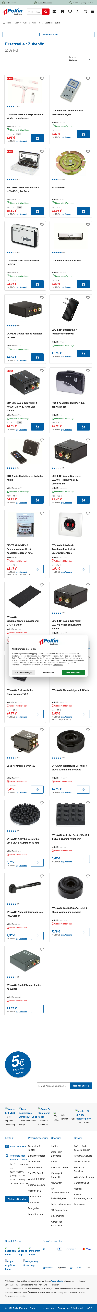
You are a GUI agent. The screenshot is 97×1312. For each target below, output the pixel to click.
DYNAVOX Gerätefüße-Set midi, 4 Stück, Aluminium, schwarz (69, 767)
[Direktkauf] (62, 12)
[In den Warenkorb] (37, 138)
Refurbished (34, 1202)
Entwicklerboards (36, 1155)
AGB (89, 1308)
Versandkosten (57, 1281)
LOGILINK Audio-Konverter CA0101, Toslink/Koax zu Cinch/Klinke (66, 479)
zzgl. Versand (21, 141)
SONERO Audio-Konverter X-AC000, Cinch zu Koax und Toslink (22, 406)
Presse (54, 1161)
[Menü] (92, 11)
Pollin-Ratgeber (59, 1198)
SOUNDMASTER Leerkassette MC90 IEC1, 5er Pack (23, 189)
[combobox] (34, 12)
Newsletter (56, 1182)
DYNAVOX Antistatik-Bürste (66, 260)
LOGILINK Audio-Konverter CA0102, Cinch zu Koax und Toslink (66, 624)
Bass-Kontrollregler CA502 (21, 765)
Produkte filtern (50, 34)
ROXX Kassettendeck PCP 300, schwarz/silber (68, 404)
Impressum (79, 1204)
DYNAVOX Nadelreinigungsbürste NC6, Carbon (25, 913)
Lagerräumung (35, 1214)
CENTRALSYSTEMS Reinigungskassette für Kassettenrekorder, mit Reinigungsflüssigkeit (19, 549)
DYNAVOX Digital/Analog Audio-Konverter (24, 986)
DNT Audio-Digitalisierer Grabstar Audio (25, 477)
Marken (78, 1188)
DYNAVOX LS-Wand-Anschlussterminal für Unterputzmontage (64, 549)
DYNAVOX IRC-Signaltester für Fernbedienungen (68, 112)
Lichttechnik (34, 1161)
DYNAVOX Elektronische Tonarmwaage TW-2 (20, 692)
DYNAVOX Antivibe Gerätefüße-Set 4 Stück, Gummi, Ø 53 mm (23, 840)
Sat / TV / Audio (36, 1173)
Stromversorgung (36, 1184)
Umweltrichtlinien (82, 1161)
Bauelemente (34, 1196)
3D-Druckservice (59, 1210)
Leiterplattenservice (61, 1204)
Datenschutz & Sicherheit (70, 1308)
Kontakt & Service (83, 1155)
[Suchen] (46, 12)
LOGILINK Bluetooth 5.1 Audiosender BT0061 (64, 331)
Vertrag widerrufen (17, 1199)
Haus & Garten (35, 1167)
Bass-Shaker (58, 187)
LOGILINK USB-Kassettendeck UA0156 (23, 262)
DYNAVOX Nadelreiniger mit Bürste (70, 690)
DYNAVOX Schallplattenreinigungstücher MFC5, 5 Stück (23, 620)
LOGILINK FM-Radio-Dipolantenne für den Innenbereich (25, 116)
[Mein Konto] (78, 12)
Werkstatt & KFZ (36, 1179)
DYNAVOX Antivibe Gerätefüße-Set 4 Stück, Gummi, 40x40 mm (70, 836)
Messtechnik (34, 1190)
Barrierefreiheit (81, 1182)
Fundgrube (33, 1208)
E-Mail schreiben (18, 1146)
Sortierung (72, 57)
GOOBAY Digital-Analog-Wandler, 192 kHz (24, 335)
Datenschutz (53, 1091)
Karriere (55, 1146)
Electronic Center (59, 1167)
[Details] (37, 569)
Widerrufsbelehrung (84, 1177)
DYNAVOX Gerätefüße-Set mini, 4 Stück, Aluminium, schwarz (69, 910)
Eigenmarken (57, 1215)
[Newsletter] (54, 12)
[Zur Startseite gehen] (12, 11)
